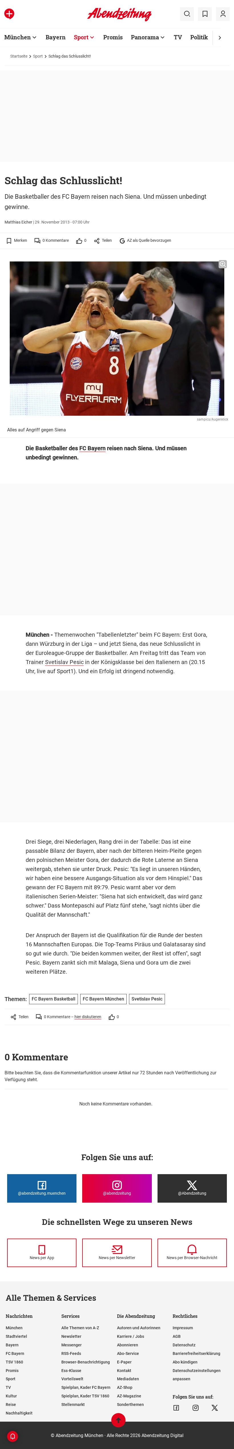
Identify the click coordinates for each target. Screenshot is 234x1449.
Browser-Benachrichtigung (85, 1362)
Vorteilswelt (72, 1379)
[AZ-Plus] (9, 14)
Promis (113, 37)
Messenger (71, 1345)
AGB (177, 1336)
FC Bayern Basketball (53, 999)
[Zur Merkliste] (205, 14)
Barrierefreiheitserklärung (196, 1353)
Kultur (11, 1396)
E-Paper (124, 1362)
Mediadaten (128, 1379)
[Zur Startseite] (119, 20)
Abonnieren (127, 1345)
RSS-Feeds (71, 1353)
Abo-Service (128, 1353)
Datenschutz (184, 1345)
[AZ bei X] (214, 1408)
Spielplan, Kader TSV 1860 (85, 1396)
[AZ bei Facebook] (176, 1408)
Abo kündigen (185, 1362)
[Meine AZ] (223, 14)
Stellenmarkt (73, 1404)
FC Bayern (92, 448)
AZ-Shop (124, 1387)
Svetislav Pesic (64, 662)
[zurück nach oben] (118, 1422)
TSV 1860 (14, 1362)
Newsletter (71, 1336)
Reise (11, 1404)
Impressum (183, 1328)
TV (178, 37)
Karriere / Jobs (130, 1336)
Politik (199, 37)
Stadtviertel (16, 1336)
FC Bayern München (103, 999)
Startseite (18, 56)
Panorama (145, 37)
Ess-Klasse (71, 1370)
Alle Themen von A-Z (80, 1328)
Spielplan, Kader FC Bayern (85, 1387)
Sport (81, 37)
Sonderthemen (130, 1404)
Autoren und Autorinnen (138, 1328)
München (17, 37)
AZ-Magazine (129, 1396)
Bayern (56, 37)
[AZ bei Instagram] (195, 1408)
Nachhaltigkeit (19, 1413)
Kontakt (124, 1370)
